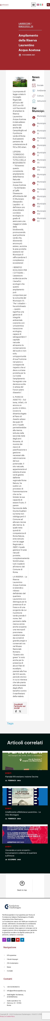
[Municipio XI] (32, 190)
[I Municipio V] (32, 147)
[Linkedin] (22, 940)
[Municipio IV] (32, 139)
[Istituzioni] (32, 101)
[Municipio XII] (32, 198)
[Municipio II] (32, 125)
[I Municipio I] (32, 117)
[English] (38, 4)
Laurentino (25, 23)
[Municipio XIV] (32, 212)
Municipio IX (26, 26)
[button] (33, 5)
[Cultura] (32, 96)
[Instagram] (4, 940)
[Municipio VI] (32, 154)
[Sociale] (32, 85)
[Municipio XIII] (32, 205)
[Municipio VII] (32, 161)
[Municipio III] (32, 132)
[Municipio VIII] (32, 168)
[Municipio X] (32, 183)
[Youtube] (18, 940)
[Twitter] (13, 940)
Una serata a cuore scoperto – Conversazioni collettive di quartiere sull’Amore (21, 853)
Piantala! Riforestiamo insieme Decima (21, 777)
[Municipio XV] (32, 220)
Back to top (22, 890)
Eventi (8, 773)
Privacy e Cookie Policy (7, 1016)
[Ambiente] (32, 90)
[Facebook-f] (9, 940)
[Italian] (41, 4)
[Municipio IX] (32, 176)
